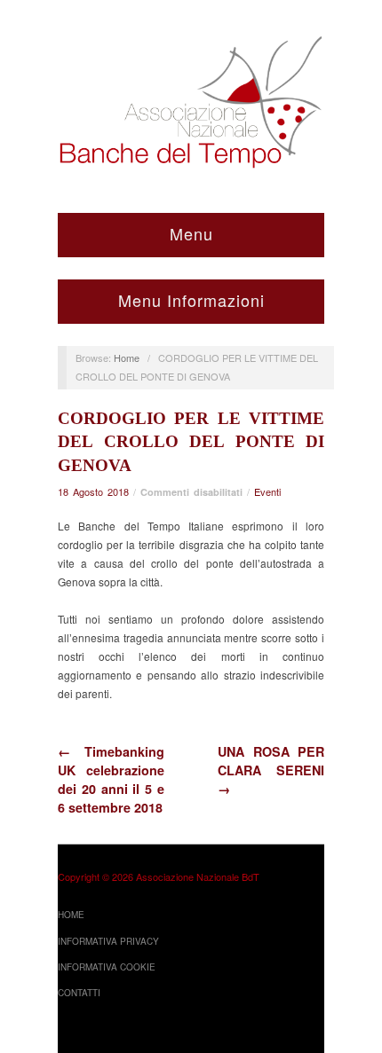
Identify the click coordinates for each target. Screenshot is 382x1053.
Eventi (267, 491)
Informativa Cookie (106, 967)
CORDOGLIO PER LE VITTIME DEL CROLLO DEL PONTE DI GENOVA (191, 442)
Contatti (79, 992)
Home (126, 357)
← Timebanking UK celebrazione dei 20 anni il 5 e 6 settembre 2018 (111, 779)
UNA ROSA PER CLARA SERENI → (271, 770)
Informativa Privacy (108, 941)
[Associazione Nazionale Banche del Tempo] (191, 98)
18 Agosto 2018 (93, 491)
